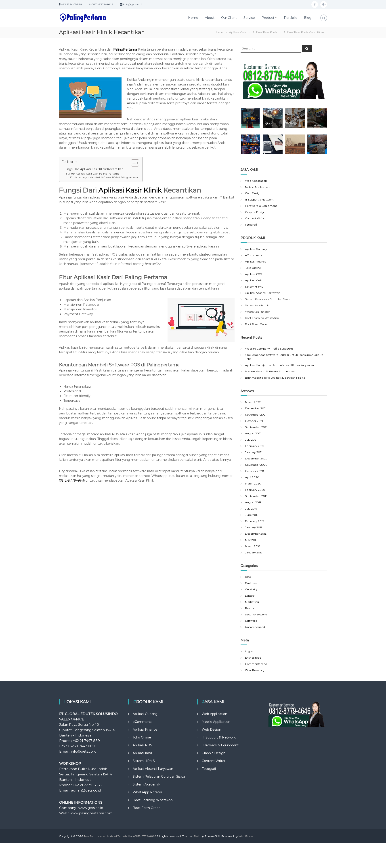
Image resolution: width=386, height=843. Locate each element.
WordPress (246, 836)
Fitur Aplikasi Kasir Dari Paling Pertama (94, 173)
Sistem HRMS (254, 286)
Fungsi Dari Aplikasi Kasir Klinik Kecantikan (93, 169)
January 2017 (253, 552)
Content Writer (255, 218)
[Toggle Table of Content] (133, 163)
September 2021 (256, 427)
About (209, 18)
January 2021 (253, 452)
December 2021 (255, 408)
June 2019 (251, 514)
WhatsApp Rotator (147, 792)
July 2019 (251, 508)
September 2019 (256, 496)
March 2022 (253, 402)
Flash (196, 836)
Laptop (249, 595)
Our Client (229, 18)
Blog (307, 18)
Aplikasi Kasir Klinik (130, 190)
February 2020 (255, 489)
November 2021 (255, 414)
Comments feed (256, 664)
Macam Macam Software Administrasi (270, 371)
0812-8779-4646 (72, 480)
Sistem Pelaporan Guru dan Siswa (159, 777)
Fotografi (251, 224)
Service (249, 18)
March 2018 (252, 546)
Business (250, 583)
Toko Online (253, 267)
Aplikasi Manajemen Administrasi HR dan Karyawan (279, 365)
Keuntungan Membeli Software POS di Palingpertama (106, 177)
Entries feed (253, 657)
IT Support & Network (259, 199)
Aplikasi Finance (255, 261)
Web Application (256, 180)
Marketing (252, 602)
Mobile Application (257, 187)
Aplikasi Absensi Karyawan (262, 293)
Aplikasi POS (253, 274)
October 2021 (254, 421)
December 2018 (256, 533)
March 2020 (253, 483)
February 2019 (254, 521)
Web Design (253, 193)
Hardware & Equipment (261, 205)
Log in (249, 651)
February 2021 (254, 446)
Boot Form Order (146, 808)
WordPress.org (254, 670)
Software (251, 620)
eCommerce (253, 255)
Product (268, 18)
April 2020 (252, 477)
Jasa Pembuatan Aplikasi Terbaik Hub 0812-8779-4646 (120, 836)
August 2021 (253, 433)
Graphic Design (255, 212)
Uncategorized (255, 627)
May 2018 (251, 540)
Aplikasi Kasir (253, 280)
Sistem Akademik (146, 784)
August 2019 (253, 502)
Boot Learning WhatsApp (153, 800)
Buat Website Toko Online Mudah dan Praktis (275, 377)
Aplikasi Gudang (256, 249)
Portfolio (290, 18)
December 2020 (256, 458)
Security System (256, 614)
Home (193, 18)
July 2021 (251, 439)
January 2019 (253, 527)
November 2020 (256, 464)
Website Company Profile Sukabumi (269, 348)
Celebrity (251, 589)
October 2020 (254, 471)
